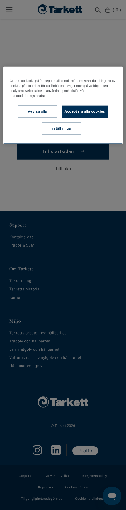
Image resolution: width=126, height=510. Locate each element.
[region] (63, 105)
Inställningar (61, 128)
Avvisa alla (37, 111)
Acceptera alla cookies (85, 111)
